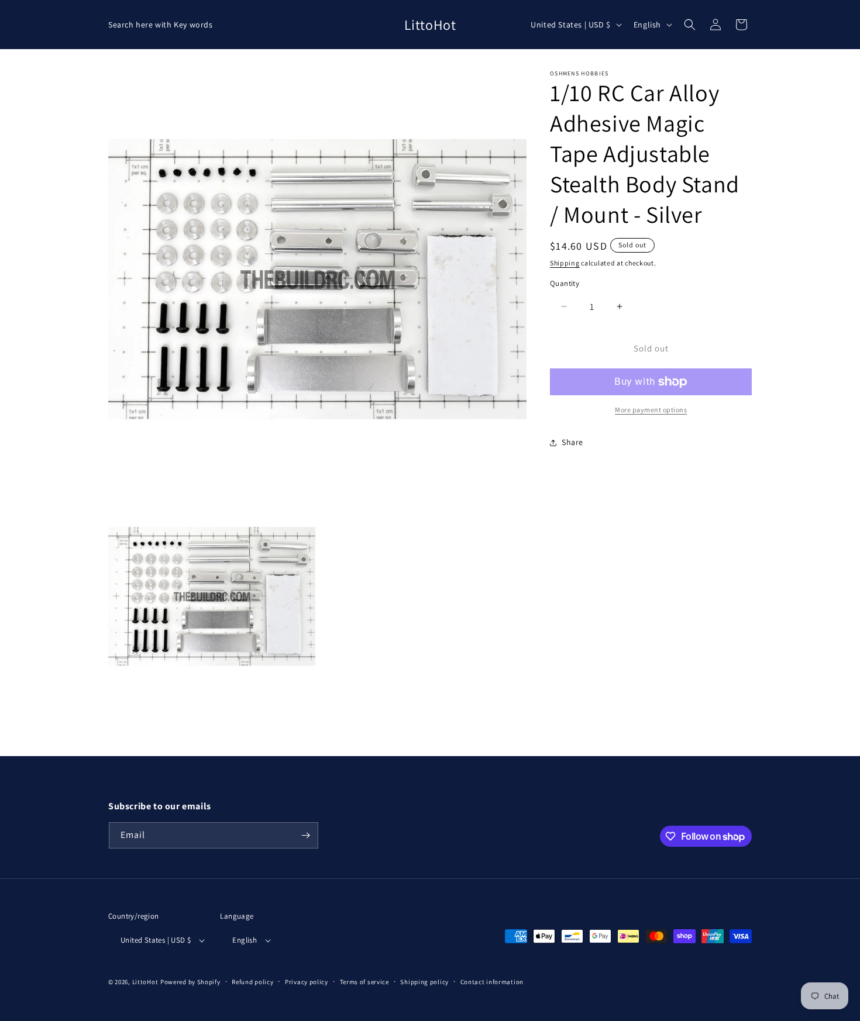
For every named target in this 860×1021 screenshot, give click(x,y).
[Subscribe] (305, 835)
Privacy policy (306, 982)
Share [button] (572, 442)
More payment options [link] (651, 409)
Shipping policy (424, 982)
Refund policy (252, 982)
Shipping (565, 262)
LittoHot (145, 982)
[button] (690, 24)
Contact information (492, 982)
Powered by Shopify (190, 982)
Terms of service (364, 982)
